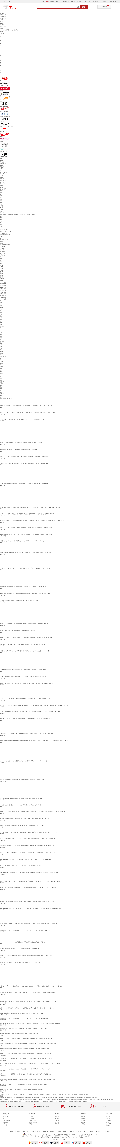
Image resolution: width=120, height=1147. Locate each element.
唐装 (1, 192)
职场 (1, 329)
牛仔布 (1, 351)
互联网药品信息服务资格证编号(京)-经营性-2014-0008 (67, 1134)
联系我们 (18, 1131)
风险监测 (78, 1131)
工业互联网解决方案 (82, 1101)
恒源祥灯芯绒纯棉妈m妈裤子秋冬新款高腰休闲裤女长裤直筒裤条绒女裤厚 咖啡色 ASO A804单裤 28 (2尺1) (26, 534)
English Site (99, 1131)
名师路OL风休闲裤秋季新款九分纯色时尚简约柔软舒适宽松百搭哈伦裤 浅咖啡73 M (20, 600)
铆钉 (1, 300)
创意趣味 (2, 382)
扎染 (1, 339)
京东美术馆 (3, 26)
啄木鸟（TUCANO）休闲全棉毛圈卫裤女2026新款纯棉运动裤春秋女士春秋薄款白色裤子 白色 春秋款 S (26, 955)
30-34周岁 (2, 250)
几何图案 (2, 383)
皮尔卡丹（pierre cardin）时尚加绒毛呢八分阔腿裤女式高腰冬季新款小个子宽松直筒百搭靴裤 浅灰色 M (26, 527)
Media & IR (107, 1131)
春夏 (1, 388)
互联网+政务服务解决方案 (65, 1099)
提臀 (1, 319)
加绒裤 (1, 187)
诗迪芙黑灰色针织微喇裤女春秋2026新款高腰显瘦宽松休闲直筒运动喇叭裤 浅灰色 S (21, 805)
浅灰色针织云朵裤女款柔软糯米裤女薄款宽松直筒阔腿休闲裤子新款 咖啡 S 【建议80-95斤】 (23, 586)
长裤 (1, 211)
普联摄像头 (3, 18)
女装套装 (2, 167)
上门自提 (31, 1116)
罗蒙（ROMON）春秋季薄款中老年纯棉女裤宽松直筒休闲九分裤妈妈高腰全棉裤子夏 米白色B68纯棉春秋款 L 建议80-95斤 (31, 908)
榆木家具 (6, 1099)
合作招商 (32, 1131)
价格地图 (48, 1101)
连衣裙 (1, 185)
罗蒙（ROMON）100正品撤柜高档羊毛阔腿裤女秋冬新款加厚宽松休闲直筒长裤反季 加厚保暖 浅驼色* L (26, 718)
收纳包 (1, 21)
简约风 (1, 275)
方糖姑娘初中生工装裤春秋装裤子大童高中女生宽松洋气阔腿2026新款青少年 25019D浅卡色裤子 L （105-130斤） (29, 888)
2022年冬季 (3, 290)
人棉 (1, 365)
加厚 (1, 219)
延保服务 (108, 1120)
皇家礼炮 (21, 1101)
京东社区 (72, 1131)
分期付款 (57, 1120)
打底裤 (1, 168)
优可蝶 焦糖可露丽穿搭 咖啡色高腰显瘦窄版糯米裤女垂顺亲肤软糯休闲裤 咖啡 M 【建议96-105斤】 (25, 483)
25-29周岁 (2, 248)
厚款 (1, 221)
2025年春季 (3, 299)
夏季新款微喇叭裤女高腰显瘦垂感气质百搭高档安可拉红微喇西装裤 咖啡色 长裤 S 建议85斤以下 (24, 624)
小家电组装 (54, 1101)
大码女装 (2, 179)
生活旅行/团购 (6, 1120)
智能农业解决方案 (81, 1099)
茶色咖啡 (36, 1094)
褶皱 (1, 346)
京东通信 (108, 1124)
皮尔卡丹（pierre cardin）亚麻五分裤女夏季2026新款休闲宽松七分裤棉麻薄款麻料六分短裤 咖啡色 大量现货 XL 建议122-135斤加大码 (34, 705)
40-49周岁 (2, 253)
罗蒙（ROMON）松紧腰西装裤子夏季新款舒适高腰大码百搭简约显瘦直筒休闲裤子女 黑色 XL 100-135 (25, 859)
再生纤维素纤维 (4, 239)
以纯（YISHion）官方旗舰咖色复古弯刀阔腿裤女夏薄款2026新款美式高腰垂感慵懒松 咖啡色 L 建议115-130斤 (27, 412)
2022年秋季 (3, 289)
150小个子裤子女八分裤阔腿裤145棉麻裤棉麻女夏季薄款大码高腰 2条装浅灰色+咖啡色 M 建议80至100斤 (26, 568)
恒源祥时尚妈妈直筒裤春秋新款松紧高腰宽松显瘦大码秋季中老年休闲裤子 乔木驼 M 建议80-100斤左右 (26, 930)
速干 (1, 327)
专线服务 (74, 1099)
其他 (1, 360)
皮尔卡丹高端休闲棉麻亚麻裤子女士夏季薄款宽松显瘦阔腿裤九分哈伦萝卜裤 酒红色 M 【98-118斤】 (25, 818)
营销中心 (45, 1131)
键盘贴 (1, 23)
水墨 (1, 378)
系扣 (1, 260)
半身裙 (1, 177)
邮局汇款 (57, 1122)
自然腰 (1, 199)
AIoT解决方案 (60, 1101)
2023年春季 (3, 292)
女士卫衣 (2, 182)
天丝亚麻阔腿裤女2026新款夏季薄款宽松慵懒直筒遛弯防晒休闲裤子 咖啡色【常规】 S (21, 798)
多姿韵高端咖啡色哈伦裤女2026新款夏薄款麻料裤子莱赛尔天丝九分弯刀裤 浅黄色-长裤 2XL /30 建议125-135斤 (28, 1001)
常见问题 (5, 1122)
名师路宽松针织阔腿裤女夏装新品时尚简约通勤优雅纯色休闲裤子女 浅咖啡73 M (20, 962)
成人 (1, 397)
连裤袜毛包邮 (84, 1094)
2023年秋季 (3, 297)
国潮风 (1, 277)
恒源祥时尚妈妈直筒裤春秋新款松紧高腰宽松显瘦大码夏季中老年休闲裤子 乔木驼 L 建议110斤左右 (25, 541)
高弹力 (1, 223)
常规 (1, 217)
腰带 (1, 305)
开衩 (1, 314)
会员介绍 (5, 1118)
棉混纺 (1, 363)
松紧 (1, 261)
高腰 (1, 197)
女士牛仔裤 (3, 163)
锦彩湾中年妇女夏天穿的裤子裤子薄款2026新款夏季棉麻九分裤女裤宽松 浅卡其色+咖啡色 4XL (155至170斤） (28, 845)
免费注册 (52, 1)
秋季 (1, 392)
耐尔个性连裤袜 (20, 1094)
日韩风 (1, 270)
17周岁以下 (3, 255)
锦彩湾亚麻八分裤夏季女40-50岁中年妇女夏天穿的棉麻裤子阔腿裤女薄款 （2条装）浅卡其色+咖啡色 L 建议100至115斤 (30, 881)
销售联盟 (65, 1131)
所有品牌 (2, 33)
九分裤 (1, 209)
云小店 (75, 1101)
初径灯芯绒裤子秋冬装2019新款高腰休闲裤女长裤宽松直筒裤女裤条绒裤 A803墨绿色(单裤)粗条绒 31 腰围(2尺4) (28, 992)
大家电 (5, 1124)
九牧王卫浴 (37, 1099)
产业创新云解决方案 (19, 1099)
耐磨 (1, 322)
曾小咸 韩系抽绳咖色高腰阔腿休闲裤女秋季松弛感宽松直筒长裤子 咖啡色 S (19, 630)
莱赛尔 (1, 243)
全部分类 (2, 13)
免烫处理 (2, 341)
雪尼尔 (1, 366)
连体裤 (1, 190)
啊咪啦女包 (77, 1094)
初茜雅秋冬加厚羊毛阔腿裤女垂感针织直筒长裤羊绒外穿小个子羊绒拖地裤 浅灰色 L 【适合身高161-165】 (26, 405)
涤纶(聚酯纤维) (4, 233)
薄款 (1, 216)
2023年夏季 (3, 294)
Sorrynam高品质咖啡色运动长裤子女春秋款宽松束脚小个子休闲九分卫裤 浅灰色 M (20, 866)
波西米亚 (2, 278)
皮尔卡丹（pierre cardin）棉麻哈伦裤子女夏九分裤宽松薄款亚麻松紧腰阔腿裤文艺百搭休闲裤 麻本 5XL (26, 456)
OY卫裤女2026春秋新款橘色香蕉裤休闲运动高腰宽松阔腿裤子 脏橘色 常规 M (19, 948)
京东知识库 (3, 14)
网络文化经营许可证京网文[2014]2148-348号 (66, 1136)
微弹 (1, 224)
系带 (1, 258)
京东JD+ (108, 1126)
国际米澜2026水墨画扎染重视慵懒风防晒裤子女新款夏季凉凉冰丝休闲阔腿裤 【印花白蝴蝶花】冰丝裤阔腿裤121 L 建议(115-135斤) (33, 520)
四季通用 (2, 393)
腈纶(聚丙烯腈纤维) (5, 245)
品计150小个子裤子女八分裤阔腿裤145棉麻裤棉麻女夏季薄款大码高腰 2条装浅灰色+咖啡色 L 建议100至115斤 (28, 514)
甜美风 (1, 267)
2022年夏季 (3, 287)
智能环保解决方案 (14, 1101)
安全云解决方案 (90, 1099)
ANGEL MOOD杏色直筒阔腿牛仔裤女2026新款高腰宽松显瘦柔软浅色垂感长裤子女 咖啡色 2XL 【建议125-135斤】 (29, 838)
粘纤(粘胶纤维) (4, 229)
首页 (1, 30)
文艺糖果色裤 (29, 1094)
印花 (1, 309)
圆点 (1, 385)
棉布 (1, 358)
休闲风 (1, 280)
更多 (1, 158)
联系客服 (5, 1126)
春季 (1, 390)
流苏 (1, 304)
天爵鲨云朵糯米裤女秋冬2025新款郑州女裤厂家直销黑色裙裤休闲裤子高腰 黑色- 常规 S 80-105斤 (24, 463)
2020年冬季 (3, 283)
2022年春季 (3, 285)
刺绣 (1, 338)
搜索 (83, 7)
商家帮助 (38, 1131)
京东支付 (61, 1139)
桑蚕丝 (1, 238)
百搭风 (1, 268)
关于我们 (12, 1131)
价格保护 (83, 1118)
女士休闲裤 (3, 162)
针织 (1, 348)
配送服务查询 (32, 1120)
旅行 (1, 331)
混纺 (1, 349)
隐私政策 (85, 1131)
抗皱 (1, 324)
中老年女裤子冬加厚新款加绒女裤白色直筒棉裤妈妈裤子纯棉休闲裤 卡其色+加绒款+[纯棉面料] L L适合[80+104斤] (28, 593)
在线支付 (57, 1118)
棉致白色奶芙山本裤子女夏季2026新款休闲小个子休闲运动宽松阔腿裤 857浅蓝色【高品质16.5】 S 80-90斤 (27, 683)
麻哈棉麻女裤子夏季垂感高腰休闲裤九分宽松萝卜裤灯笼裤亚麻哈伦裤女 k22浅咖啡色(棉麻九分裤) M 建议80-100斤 (29, 901)
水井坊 (7, 1101)
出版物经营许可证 (48, 1136)
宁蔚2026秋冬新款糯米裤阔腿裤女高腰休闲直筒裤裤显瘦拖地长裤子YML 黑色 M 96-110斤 (22, 825)
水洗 (1, 316)
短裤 (1, 170)
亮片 (1, 302)
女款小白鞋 (11, 1099)
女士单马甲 (3, 184)
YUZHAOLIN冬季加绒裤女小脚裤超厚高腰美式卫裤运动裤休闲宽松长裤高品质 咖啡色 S (22, 419)
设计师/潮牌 (3, 189)
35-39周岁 (2, 251)
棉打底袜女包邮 (69, 1094)
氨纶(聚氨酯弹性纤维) (5, 234)
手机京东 (87, 1)
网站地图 (102, 1099)
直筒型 (1, 373)
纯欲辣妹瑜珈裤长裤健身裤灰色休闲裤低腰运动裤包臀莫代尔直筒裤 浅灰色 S (19, 449)
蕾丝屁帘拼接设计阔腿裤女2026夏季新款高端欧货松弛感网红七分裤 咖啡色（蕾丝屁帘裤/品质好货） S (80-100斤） (29, 923)
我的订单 (58, 1)
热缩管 (44, 1101)
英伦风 (1, 265)
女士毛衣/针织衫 (4, 172)
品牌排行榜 (3, 16)
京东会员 (73, 1)
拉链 (1, 256)
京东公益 (92, 1131)
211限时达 (31, 1118)
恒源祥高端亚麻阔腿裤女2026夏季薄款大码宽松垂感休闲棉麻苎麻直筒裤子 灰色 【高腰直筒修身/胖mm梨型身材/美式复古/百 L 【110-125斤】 (35, 740)
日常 (1, 334)
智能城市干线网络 (54, 1099)
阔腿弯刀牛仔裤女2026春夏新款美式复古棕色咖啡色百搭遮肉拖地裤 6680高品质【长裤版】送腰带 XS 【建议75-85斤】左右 (31, 986)
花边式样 (61, 1094)
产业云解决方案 (38, 1101)
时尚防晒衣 (3, 180)
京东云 (67, 1139)
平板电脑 (26, 1101)
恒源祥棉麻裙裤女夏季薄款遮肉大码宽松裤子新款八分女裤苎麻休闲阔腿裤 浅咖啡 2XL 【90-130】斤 (25, 651)
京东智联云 (97, 1099)
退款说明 (83, 1120)
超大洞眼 (12, 1094)
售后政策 (83, 1116)
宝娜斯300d (49, 1094)
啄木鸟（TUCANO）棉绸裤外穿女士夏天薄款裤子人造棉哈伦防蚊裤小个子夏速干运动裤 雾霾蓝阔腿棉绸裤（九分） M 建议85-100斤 (33, 811)
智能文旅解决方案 (29, 1099)
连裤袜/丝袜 (6, 30)
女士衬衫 (2, 175)
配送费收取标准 (33, 1122)
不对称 (1, 307)
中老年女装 (3, 165)
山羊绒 (1, 241)
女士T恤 (2, 173)
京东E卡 (108, 1122)
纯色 (1, 375)
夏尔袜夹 (55, 1094)
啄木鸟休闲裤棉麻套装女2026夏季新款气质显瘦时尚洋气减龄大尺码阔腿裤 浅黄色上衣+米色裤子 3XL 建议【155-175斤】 (30, 712)
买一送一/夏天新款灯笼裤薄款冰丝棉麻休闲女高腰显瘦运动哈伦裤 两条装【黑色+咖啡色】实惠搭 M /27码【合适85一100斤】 (31, 507)
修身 (1, 370)
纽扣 (1, 317)
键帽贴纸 (2, 25)
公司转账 (57, 1124)
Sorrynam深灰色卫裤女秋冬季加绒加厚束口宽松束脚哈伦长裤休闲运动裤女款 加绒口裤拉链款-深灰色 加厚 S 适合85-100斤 (31, 872)
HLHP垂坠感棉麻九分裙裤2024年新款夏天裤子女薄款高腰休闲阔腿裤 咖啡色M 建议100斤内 (23, 676)
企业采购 (79, 1)
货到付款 (57, 1116)
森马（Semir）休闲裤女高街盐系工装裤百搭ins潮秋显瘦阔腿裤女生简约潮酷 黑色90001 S (22, 644)
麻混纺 (1, 353)
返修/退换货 (84, 1122)
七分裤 (1, 207)
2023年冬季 (3, 295)
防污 (1, 321)
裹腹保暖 (42, 1094)
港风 (1, 263)
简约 (1, 311)
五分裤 (1, 206)
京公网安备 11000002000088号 (33, 1134)
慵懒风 (1, 273)
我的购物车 (104, 7)
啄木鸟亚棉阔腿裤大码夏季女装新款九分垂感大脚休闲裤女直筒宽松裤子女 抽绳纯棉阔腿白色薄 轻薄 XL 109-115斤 (28, 832)
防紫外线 (2, 326)
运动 (1, 336)
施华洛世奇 (31, 1101)
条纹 (1, 377)
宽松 (1, 368)
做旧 (1, 312)
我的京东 (65, 1)
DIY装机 (108, 1118)
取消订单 (83, 1124)
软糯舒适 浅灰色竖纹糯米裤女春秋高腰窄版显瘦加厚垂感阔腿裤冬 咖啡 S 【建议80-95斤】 (22, 779)
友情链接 (58, 1131)
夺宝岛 (108, 1116)
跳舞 (1, 333)
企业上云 (42, 1099)
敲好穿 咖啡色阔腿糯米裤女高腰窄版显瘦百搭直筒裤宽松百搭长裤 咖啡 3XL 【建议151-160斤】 (24, 761)
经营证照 (81, 1137)
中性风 (1, 272)
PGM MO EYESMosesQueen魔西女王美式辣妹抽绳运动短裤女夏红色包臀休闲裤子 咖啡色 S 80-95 (25, 942)
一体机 (1, 19)
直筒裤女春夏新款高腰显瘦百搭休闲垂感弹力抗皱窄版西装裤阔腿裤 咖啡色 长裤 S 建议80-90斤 (24, 443)
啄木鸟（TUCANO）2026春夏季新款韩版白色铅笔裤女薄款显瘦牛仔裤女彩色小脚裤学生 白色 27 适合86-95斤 (27, 852)
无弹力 (1, 226)
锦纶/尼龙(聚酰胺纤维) (5, 231)
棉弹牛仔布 (3, 356)
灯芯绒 (1, 361)
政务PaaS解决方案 (69, 1101)
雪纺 (1, 355)
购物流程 (5, 1116)
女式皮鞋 (47, 1099)
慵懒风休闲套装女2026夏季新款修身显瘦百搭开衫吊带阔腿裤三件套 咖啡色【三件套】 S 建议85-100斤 (26, 553)
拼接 (1, 387)
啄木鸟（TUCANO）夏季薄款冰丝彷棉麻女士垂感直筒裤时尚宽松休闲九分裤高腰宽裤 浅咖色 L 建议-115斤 (27, 637)
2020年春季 (3, 282)
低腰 (1, 201)
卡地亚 (106, 1099)
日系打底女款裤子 (4, 1094)
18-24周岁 (2, 246)
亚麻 (1, 236)
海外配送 (31, 1124)
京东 (16, 7)
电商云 (1, 1099)
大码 (1, 395)
